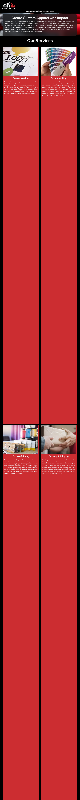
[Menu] (73, 6)
